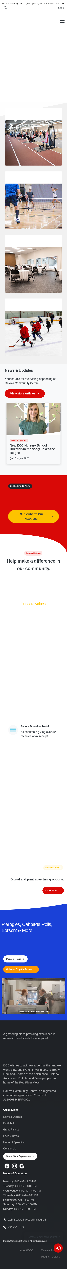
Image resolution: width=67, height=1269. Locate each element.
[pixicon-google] (22, 1165)
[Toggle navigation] (62, 22)
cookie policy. (19, 1265)
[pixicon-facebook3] (7, 1165)
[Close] (60, 1263)
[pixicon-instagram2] (14, 1165)
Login (61, 7)
